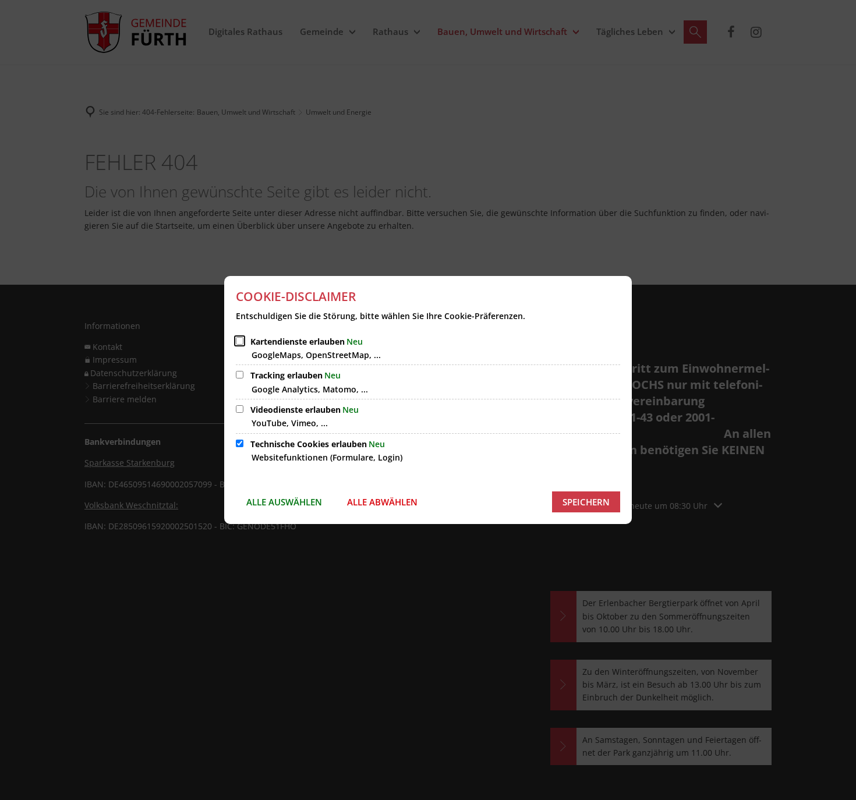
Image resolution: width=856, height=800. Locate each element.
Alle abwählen (382, 502)
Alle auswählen (284, 502)
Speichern (586, 502)
